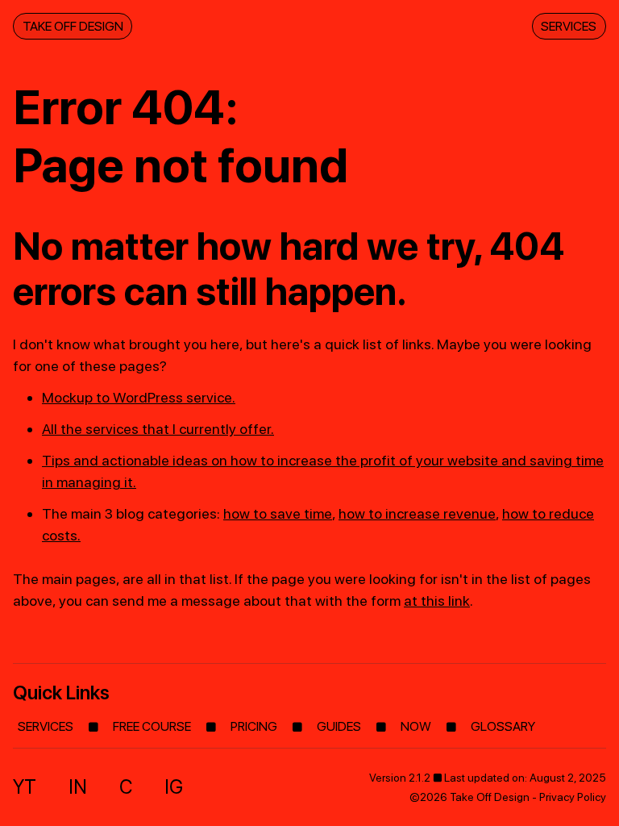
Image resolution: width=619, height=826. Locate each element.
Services (568, 26)
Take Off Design (73, 26)
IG (173, 787)
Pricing (254, 726)
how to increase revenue (417, 513)
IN (78, 787)
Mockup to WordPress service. (138, 397)
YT (24, 787)
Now (416, 726)
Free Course (152, 726)
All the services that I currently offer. (158, 428)
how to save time (277, 513)
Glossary (503, 726)
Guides (339, 726)
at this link (437, 600)
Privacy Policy (572, 797)
